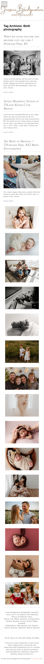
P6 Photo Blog (38, 658)
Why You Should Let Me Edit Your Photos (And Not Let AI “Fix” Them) (22, 351)
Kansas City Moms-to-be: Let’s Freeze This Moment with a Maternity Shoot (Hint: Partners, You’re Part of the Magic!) (21, 404)
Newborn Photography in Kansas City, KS (21, 324)
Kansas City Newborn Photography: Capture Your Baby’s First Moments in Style (21, 566)
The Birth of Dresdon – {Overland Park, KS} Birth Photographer (21, 145)
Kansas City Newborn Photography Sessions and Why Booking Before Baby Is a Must (22, 458)
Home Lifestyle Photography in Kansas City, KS (22, 270)
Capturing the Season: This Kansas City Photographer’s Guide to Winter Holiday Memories (22, 593)
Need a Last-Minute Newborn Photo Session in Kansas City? (22, 539)
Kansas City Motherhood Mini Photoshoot (22, 216)
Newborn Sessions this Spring (22, 243)
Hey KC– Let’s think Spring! (22, 512)
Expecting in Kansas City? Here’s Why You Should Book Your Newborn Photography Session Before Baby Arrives (21, 431)
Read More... (9, 92)
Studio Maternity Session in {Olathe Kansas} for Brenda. (21, 105)
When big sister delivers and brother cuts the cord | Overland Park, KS (21, 40)
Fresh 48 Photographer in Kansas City (21, 297)
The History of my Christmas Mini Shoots (22, 377)
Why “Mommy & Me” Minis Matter (22, 485)
